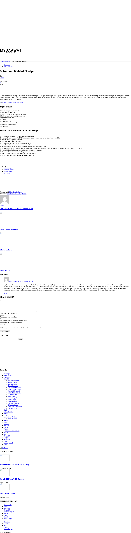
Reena (2, 78)
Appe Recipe (5, 270)
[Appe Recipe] (10, 266)
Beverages (7, 374)
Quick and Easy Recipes (11, 431)
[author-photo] (4, 203)
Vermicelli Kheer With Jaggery (12, 479)
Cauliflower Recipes (14, 387)
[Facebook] (3, 88)
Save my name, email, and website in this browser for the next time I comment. (26, 328)
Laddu (6, 424)
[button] (128, 58)
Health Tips (8, 415)
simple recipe (8, 171)
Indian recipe (8, 168)
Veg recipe (7, 173)
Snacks (7, 436)
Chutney (7, 377)
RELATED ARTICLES (8, 209)
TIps (5, 441)
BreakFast (7, 61)
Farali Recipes (8, 66)
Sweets (7, 439)
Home (2, 61)
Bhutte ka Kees (6, 250)
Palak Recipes (12, 399)
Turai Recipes (12, 408)
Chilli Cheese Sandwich (9, 229)
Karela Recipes (13, 394)
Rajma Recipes (13, 405)
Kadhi (6, 420)
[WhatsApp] (24, 88)
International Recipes (10, 417)
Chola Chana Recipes (15, 389)
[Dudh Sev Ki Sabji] (5, 490)
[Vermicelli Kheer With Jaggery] (5, 475)
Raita (6, 432)
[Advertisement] (59, 50)
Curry (6, 379)
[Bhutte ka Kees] (10, 246)
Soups (6, 438)
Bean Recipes (12, 384)
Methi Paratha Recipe (15, 192)
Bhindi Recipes (13, 386)
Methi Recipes (12, 398)
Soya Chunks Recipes (15, 406)
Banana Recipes (13, 382)
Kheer (6, 422)
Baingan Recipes (13, 380)
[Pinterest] (17, 88)
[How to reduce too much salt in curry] (5, 461)
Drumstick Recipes (14, 391)
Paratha (7, 427)
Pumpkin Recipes (13, 403)
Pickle (6, 429)
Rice (5, 434)
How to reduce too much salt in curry (14, 464)
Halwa (6, 413)
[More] (31, 88)
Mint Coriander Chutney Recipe (16, 194)
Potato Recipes (12, 401)
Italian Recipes (12, 418)
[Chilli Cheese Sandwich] (10, 225)
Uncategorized (8, 443)
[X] (10, 88)
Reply (5, 293)
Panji (10, 281)
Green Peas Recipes (14, 393)
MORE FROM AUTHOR (24, 209)
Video (6, 444)
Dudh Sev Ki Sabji (7, 494)
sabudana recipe (9, 169)
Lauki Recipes (12, 396)
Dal (5, 410)
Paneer (6, 425)
